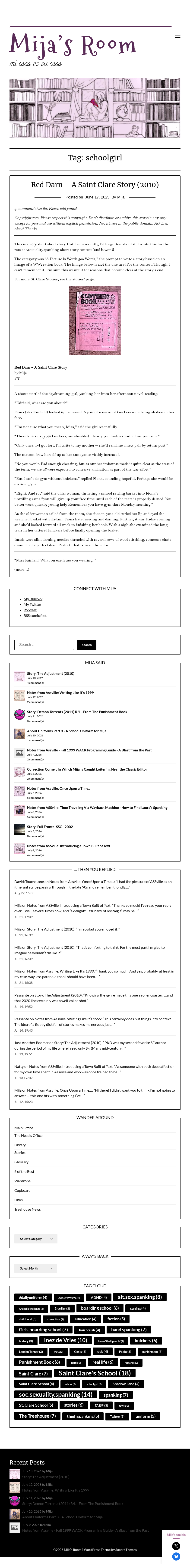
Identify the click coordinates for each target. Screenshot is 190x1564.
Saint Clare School (36, 1383)
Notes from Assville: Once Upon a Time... (58, 788)
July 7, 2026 (34, 793)
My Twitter (32, 604)
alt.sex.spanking (140, 1297)
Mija (18, 905)
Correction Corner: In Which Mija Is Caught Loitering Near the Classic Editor (87, 769)
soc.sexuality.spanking (55, 1394)
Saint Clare (33, 1373)
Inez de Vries (65, 1340)
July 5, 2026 (34, 831)
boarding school (100, 1308)
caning (138, 1308)
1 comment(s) (35, 740)
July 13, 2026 (35, 678)
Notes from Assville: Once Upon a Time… (81, 881)
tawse (124, 1405)
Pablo (125, 1352)
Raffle (76, 1362)
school (70, 1384)
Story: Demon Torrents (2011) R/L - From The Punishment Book (77, 712)
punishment (152, 1352)
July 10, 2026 (35, 735)
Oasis (80, 1352)
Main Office (23, 1128)
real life (103, 1362)
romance (131, 1362)
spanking (116, 1395)
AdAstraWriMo (69, 1297)
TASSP (101, 1405)
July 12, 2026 (35, 697)
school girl (94, 1384)
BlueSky (62, 1308)
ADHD (99, 1297)
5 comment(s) (35, 797)
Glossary (21, 1162)
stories (74, 1405)
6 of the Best (24, 1171)
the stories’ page (80, 279)
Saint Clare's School (95, 1373)
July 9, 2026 (34, 754)
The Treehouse (37, 1416)
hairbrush (89, 1330)
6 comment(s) (35, 855)
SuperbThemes (126, 1550)
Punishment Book (39, 1362)
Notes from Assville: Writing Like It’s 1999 (60, 971)
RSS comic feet (35, 615)
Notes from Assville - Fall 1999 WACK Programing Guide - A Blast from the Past (89, 750)
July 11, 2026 (35, 716)
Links (18, 1200)
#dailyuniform (33, 1297)
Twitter (117, 1416)
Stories (19, 1152)
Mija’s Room (74, 44)
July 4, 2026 (34, 850)
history (26, 1341)
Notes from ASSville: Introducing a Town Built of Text (68, 846)
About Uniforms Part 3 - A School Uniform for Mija (66, 731)
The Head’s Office (28, 1135)
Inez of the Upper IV (111, 1341)
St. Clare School (36, 1405)
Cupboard (22, 1190)
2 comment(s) (35, 702)
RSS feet (30, 610)
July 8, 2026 (34, 773)
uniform (145, 1416)
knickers (146, 1340)
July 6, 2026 (34, 812)
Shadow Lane (126, 1383)
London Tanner (31, 1352)
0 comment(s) (35, 721)
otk (102, 1351)
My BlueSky (33, 599)
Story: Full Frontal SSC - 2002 (50, 827)
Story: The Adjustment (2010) (50, 673)
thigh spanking (83, 1416)
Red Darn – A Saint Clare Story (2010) (95, 184)
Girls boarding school (43, 1329)
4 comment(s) (25, 208)
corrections (56, 1319)
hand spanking (129, 1329)
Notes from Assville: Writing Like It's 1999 (60, 692)
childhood (27, 1319)
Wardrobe (22, 1181)
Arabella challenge (31, 1308)
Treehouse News (27, 1209)
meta (58, 1351)
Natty (19, 1066)
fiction (116, 1318)
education (85, 1319)
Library (20, 1145)
